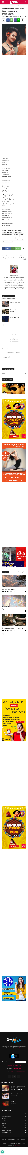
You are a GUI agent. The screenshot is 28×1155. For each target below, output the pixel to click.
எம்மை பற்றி (4, 1139)
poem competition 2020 (7, 234)
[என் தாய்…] (5, 1103)
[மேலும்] (20, 1047)
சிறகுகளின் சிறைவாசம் (9, 609)
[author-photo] (14, 273)
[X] (14, 1076)
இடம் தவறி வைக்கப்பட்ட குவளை (12, 628)
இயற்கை (3, 306)
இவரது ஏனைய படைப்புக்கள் (8, 298)
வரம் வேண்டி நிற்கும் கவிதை (21, 258)
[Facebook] (8, 20)
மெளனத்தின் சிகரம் (15, 302)
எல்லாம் (17, 572)
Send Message (17, 1068)
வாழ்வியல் (22, 8)
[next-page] (5, 325)
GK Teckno (17, 1145)
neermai (4, 232)
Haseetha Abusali (5, 591)
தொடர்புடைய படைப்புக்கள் (8, 296)
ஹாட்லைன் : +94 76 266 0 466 (14, 1065)
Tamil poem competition (14, 236)
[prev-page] (3, 325)
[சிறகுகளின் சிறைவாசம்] (14, 601)
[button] (2, 2)
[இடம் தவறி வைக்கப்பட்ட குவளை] (5, 311)
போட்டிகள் (7, 5)
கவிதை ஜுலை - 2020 (15, 5)
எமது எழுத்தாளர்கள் (11, 1139)
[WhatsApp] (11, 20)
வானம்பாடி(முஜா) (9, 16)
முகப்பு (3, 5)
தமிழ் (3, 241)
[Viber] (15, 20)
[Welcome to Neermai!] (5, 1096)
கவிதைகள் (17, 8)
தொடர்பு (14, 1141)
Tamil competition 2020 (18, 234)
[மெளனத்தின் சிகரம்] (5, 304)
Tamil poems (18, 237)
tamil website (5, 239)
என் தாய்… (13, 1101)
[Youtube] (18, 1076)
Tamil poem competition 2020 (8, 237)
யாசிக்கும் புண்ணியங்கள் (8, 258)
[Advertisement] (14, 79)
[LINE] (18, 20)
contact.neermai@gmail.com (18, 1071)
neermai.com (10, 232)
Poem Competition (18, 232)
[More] (22, 20)
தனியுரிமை (23, 1139)
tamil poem (4, 236)
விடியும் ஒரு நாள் (14, 317)
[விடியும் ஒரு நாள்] (5, 319)
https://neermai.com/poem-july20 (14, 230)
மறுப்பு (18, 1139)
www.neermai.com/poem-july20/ (16, 239)
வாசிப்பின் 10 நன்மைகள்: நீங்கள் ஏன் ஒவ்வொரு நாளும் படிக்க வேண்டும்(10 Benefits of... (18, 1087)
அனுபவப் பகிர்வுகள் (5, 606)
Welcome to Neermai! (16, 1094)
